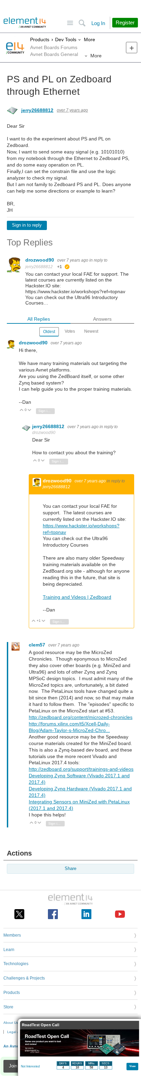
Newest (91, 331)
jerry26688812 (37, 110)
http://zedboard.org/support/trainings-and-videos (81, 769)
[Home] (24, 22)
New (131, 47)
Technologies (15, 964)
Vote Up (22, 410)
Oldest (49, 331)
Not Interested (30, 1066)
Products (39, 39)
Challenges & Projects (24, 978)
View (132, 1065)
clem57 (38, 645)
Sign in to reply (27, 225)
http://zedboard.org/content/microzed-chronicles (80, 717)
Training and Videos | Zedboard (77, 597)
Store (8, 1007)
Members (12, 935)
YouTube (120, 914)
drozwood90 (40, 260)
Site (70, 23)
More (89, 39)
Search (82, 23)
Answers (102, 319)
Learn (8, 950)
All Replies (38, 319)
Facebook (53, 914)
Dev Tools (65, 39)
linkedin (86, 914)
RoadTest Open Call (40, 1025)
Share (70, 868)
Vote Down (30, 410)
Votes (70, 331)
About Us (10, 1023)
